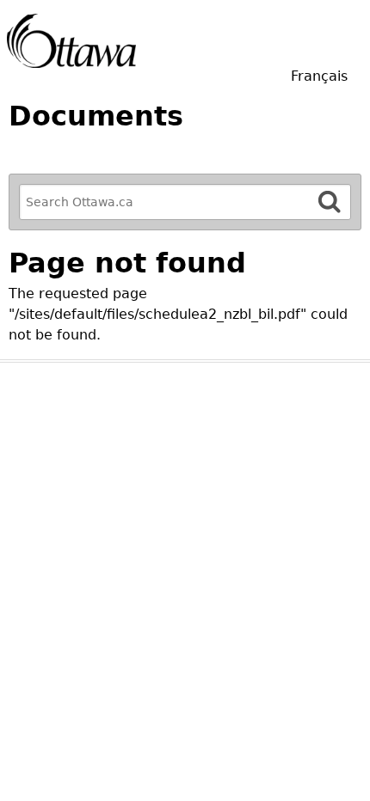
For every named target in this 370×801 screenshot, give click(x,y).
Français (319, 76)
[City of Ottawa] (71, 41)
